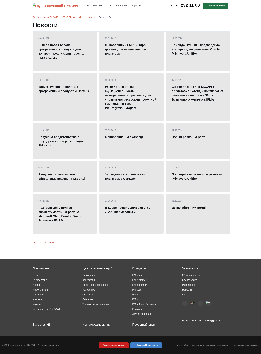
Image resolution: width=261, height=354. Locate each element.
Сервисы (87, 294)
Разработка (88, 289)
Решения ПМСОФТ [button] (98, 5)
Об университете (191, 275)
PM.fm (135, 294)
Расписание (189, 285)
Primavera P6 (139, 309)
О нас (36, 275)
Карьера (37, 304)
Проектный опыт (143, 324)
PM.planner (138, 275)
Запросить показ (216, 5)
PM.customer (139, 280)
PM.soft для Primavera (144, 304)
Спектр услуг (189, 280)
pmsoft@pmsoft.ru (213, 320)
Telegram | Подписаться (147, 345)
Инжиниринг (89, 275)
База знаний (41, 324)
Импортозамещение (96, 324)
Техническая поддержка (96, 304)
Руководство (40, 280)
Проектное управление (95, 285)
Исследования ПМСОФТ (46, 309)
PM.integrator (139, 285)
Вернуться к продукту (45, 242)
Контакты (38, 299)
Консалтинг (88, 280)
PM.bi (135, 299)
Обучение (87, 299)
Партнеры (38, 294)
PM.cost (136, 289)
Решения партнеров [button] (126, 5)
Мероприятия (40, 289)
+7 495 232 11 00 (191, 320)
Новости (37, 285)
